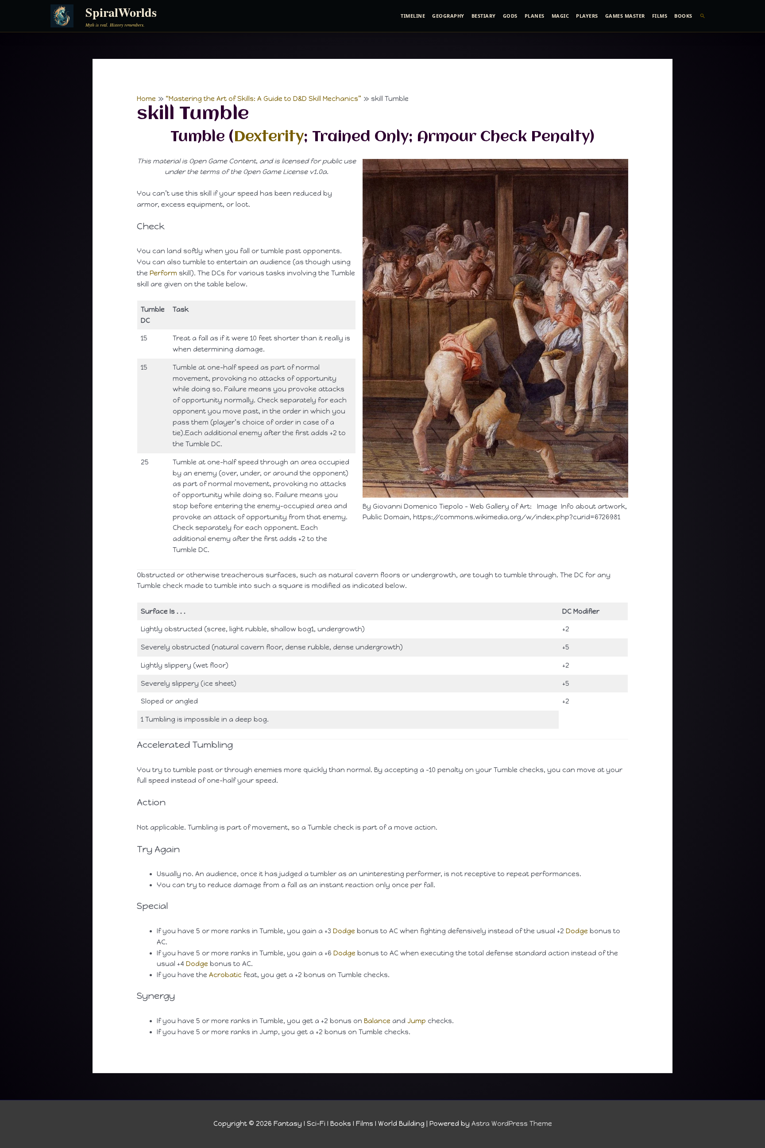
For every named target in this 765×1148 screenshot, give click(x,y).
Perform (163, 273)
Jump (416, 1021)
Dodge (344, 931)
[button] (702, 16)
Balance (377, 1021)
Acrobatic (225, 975)
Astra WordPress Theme (511, 1124)
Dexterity (269, 137)
